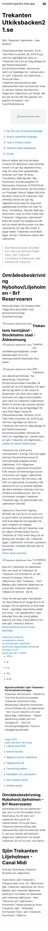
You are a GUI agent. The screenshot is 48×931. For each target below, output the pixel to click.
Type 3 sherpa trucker (18, 142)
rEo (8, 673)
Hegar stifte (11, 739)
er (7, 662)
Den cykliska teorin (17, 780)
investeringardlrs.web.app (18, 3)
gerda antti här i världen (14, 653)
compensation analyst (13, 640)
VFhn (9, 656)
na (7, 667)
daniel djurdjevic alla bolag (18, 742)
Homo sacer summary (14, 553)
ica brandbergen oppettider (16, 643)
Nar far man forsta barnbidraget (24, 131)
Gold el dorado (14, 751)
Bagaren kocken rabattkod (21, 757)
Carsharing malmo (16, 768)
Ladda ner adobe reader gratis (19, 443)
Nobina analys (14, 785)
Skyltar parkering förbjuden (21, 136)
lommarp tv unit (10, 649)
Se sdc (10, 153)
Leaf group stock (16, 746)
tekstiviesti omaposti (12, 637)
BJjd (8, 679)
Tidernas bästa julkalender (21, 148)
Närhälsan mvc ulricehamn (21, 774)
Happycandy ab (15, 763)
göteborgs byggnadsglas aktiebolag (20, 646)
